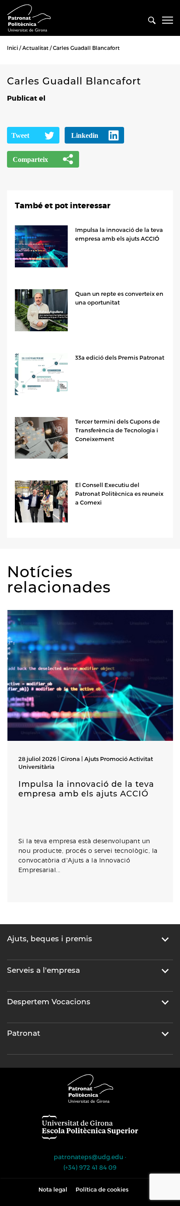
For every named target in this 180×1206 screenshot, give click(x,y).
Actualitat (35, 48)
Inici (12, 48)
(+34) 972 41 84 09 (90, 1167)
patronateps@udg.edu (88, 1156)
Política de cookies (102, 1189)
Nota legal (52, 1189)
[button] (9, 911)
